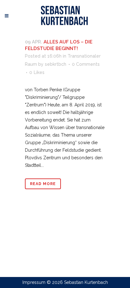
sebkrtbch (55, 64)
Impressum (33, 282)
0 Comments (86, 64)
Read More (43, 184)
